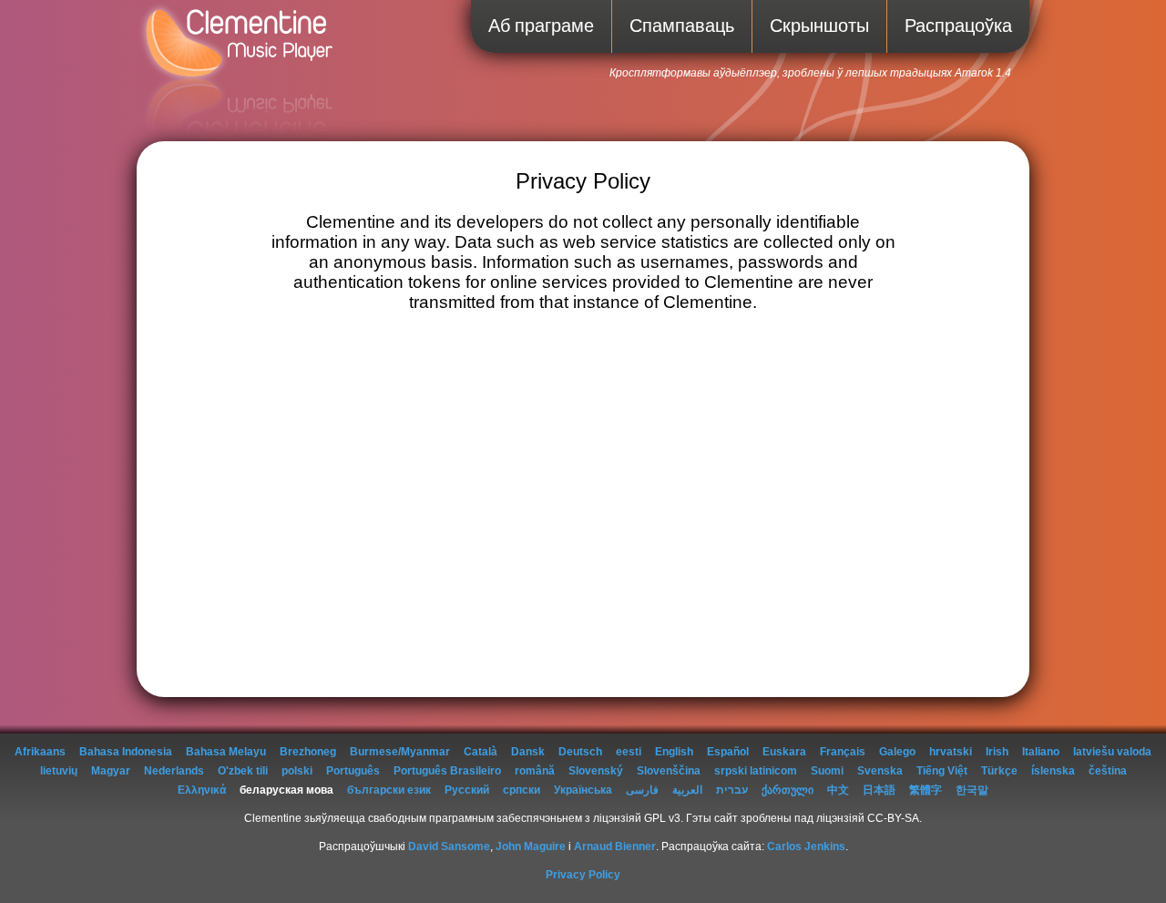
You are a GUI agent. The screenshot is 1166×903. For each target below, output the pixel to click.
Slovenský (595, 770)
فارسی (642, 790)
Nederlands (174, 770)
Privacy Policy (583, 874)
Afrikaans (40, 751)
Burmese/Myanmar (400, 751)
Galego (897, 751)
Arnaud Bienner (615, 846)
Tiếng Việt (941, 770)
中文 (838, 790)
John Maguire (531, 846)
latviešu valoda (1112, 751)
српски (521, 790)
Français (842, 751)
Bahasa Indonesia (125, 751)
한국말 (972, 790)
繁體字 (925, 790)
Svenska (880, 770)
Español (728, 751)
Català (480, 751)
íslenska (1053, 770)
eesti (628, 751)
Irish (997, 751)
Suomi (827, 770)
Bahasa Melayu (226, 751)
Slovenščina (669, 770)
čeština (1108, 770)
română (535, 770)
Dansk (528, 751)
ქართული (787, 790)
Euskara (784, 751)
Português (353, 770)
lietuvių (58, 770)
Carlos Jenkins (806, 846)
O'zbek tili (243, 770)
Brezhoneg (308, 751)
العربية (687, 790)
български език (389, 790)
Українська (583, 790)
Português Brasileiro (447, 770)
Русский (467, 790)
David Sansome (449, 846)
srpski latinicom (755, 770)
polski (296, 770)
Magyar (110, 770)
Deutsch (580, 751)
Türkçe (999, 770)
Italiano (1040, 751)
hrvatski (950, 751)
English (674, 751)
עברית (732, 790)
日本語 (879, 790)
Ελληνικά (202, 790)
